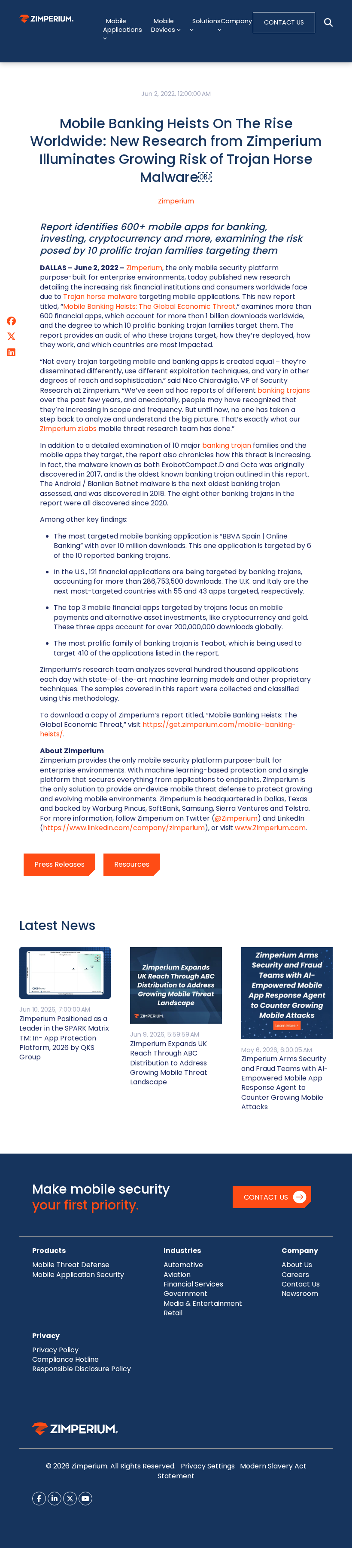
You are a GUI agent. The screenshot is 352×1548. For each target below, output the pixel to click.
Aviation (177, 1275)
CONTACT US (284, 22)
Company (300, 1251)
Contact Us (266, 1197)
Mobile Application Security (78, 1275)
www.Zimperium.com (270, 828)
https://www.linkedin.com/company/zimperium (124, 828)
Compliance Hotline (65, 1359)
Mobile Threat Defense (70, 1265)
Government (185, 1294)
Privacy (46, 1336)
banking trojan (226, 445)
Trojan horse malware (100, 297)
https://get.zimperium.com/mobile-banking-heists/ (168, 729)
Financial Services (193, 1284)
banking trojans (284, 390)
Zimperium (176, 201)
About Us (297, 1265)
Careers (295, 1275)
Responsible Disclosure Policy (81, 1369)
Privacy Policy (55, 1350)
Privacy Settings (208, 1466)
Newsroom (300, 1294)
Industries (182, 1251)
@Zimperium (236, 818)
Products (49, 1251)
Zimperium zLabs (68, 429)
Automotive (183, 1265)
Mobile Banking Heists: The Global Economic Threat (149, 306)
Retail (173, 1313)
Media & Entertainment (203, 1303)
